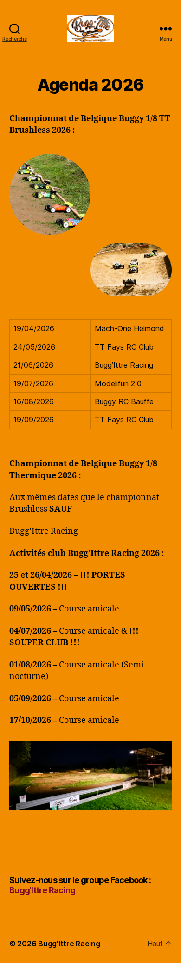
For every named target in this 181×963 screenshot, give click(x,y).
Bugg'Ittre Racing (42, 890)
